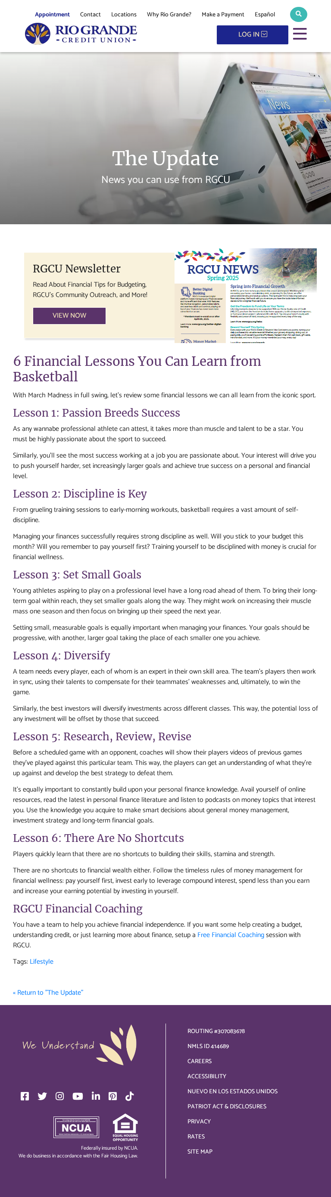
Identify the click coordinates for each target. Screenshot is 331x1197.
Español (265, 15)
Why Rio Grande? (169, 15)
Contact (90, 15)
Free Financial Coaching (230, 935)
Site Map (199, 1152)
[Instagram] (59, 1096)
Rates (196, 1136)
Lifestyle (41, 962)
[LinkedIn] (95, 1096)
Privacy (199, 1121)
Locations (124, 15)
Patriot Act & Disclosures (226, 1106)
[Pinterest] (112, 1096)
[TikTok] (129, 1096)
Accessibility (206, 1076)
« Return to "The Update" (48, 993)
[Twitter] (42, 1096)
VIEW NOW (69, 316)
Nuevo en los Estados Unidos (232, 1091)
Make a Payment (223, 15)
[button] (298, 14)
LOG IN (249, 34)
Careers (199, 1061)
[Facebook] (24, 1096)
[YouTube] (77, 1096)
